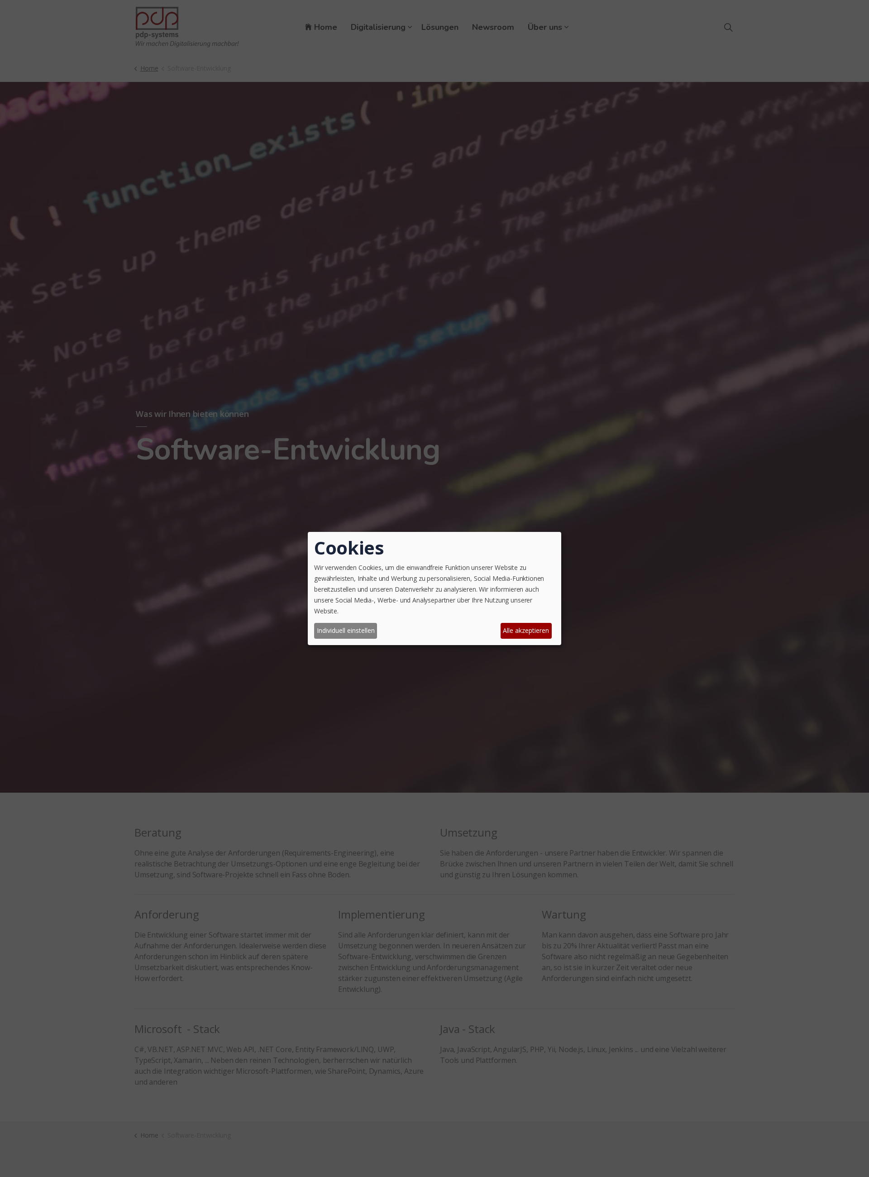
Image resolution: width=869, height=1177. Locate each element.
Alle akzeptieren (526, 630)
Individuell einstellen (346, 630)
